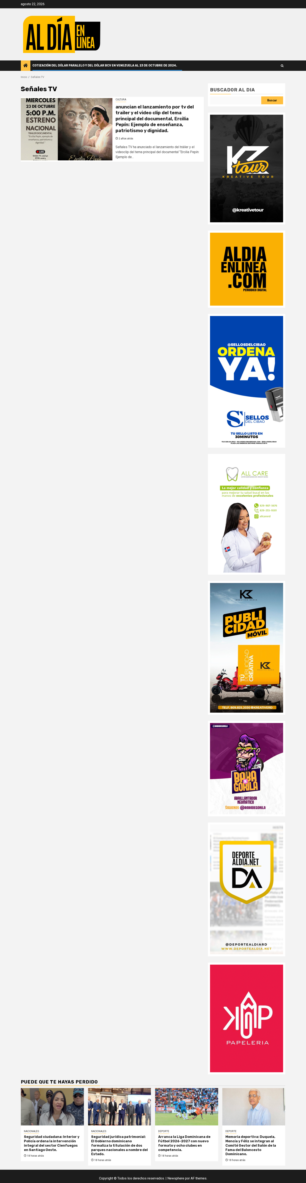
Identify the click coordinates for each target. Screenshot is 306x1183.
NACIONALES (31, 1131)
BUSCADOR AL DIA (232, 90)
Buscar (272, 100)
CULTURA (121, 99)
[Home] (25, 66)
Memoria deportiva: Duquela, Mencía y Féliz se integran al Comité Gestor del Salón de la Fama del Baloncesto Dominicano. (250, 1145)
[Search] (282, 66)
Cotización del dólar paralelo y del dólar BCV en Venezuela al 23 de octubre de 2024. (104, 65)
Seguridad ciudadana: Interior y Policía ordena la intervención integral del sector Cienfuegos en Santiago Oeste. (52, 1143)
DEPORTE (163, 1131)
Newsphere (175, 1178)
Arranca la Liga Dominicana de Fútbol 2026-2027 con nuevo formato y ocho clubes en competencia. (184, 1143)
